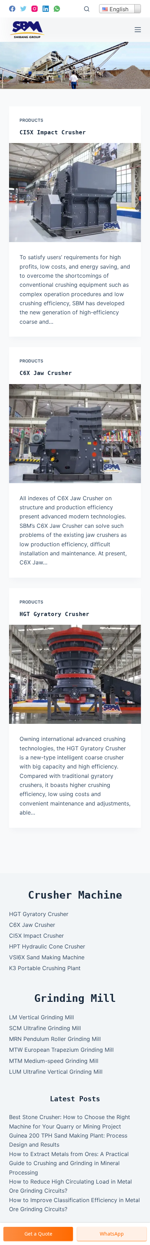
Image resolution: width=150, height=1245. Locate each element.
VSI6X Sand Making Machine (46, 957)
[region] (75, 65)
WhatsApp (112, 1233)
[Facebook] (12, 9)
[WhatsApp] (57, 9)
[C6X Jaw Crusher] (75, 433)
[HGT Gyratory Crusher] (75, 674)
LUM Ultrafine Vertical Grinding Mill (56, 1071)
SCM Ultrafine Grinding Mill (45, 1028)
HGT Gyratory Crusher (54, 614)
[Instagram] (34, 9)
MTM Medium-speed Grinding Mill (53, 1060)
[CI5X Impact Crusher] (75, 192)
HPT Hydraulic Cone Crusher (47, 946)
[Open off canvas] (138, 30)
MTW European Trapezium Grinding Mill (61, 1049)
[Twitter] (23, 9)
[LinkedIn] (46, 9)
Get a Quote (38, 1233)
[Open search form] (86, 9)
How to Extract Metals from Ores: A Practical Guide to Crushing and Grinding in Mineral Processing (69, 1163)
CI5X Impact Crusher (53, 132)
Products (31, 120)
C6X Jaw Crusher (46, 373)
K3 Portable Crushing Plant (45, 968)
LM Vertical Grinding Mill (41, 1017)
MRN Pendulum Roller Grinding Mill (55, 1038)
